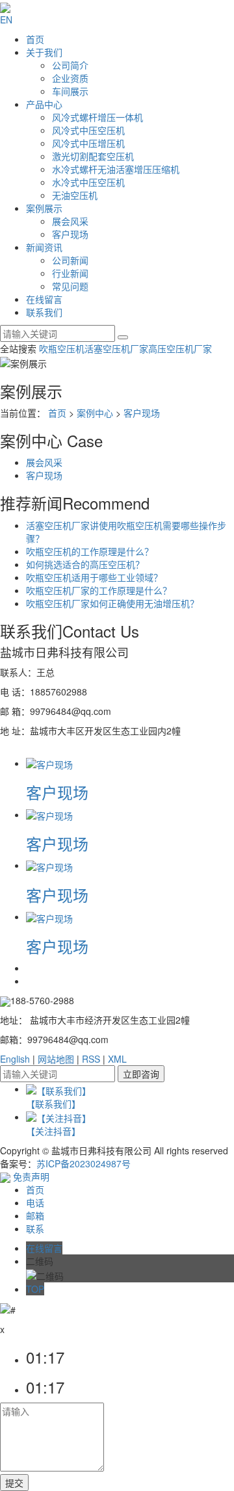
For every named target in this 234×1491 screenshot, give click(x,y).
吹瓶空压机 (61, 348)
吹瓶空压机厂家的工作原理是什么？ (99, 590)
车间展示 (70, 90)
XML (117, 1058)
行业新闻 (70, 272)
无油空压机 (75, 194)
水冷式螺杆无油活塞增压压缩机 (115, 168)
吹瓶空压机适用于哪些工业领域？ (94, 577)
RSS (91, 1058)
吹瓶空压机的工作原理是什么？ (89, 551)
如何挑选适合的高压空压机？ (85, 564)
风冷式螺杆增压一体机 (97, 116)
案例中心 (95, 412)
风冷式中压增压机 (88, 142)
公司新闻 (70, 259)
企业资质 (70, 77)
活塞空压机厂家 (116, 348)
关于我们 (44, 51)
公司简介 (70, 64)
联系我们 (44, 311)
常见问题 (70, 285)
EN (6, 19)
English (15, 1058)
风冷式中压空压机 (88, 129)
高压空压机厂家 (180, 348)
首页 (35, 38)
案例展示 (44, 207)
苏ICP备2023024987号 (83, 1163)
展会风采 (70, 220)
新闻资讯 (44, 246)
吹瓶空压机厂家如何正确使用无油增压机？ (112, 603)
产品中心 (44, 103)
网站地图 (56, 1058)
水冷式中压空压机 (88, 181)
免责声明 (31, 1176)
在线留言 (44, 298)
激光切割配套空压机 (93, 155)
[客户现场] (49, 763)
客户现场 (70, 233)
